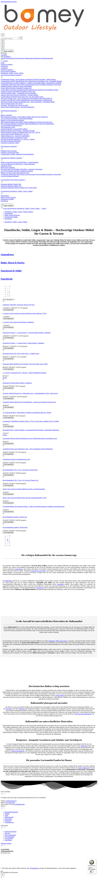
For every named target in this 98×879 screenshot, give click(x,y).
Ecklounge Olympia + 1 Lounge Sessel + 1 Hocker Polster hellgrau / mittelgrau (27, 332)
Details (5, 378)
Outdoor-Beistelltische (18, 751)
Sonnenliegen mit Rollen (38, 571)
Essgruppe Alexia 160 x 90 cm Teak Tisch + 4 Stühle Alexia (21, 353)
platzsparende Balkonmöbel (83, 714)
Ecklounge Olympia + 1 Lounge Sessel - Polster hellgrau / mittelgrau (23, 343)
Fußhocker (22, 709)
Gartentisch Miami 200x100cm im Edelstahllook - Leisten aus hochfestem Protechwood (29, 402)
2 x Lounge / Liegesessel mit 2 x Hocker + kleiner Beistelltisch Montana (24, 373)
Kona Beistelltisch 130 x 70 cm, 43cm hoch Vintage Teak (20, 470)
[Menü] (3, 34)
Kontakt (7, 814)
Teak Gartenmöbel (10, 835)
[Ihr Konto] (3, 47)
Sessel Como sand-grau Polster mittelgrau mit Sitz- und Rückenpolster (24, 489)
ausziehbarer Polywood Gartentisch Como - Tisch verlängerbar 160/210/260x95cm (28, 449)
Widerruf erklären (6, 843)
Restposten (84, 746)
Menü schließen (8, 51)
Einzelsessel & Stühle (11, 270)
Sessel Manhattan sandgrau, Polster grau (15, 517)
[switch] (92, 872)
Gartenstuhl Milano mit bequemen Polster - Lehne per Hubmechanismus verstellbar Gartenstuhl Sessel (33, 506)
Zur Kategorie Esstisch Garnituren (11, 75)
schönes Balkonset (83, 768)
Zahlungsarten (29, 58)
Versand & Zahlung (10, 831)
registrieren (7, 56)
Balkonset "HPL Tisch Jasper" (58, 641)
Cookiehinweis (9, 822)
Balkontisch (8, 581)
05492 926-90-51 (11, 801)
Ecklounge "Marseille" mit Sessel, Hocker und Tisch (18, 305)
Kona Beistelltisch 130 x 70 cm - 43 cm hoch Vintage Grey (20, 480)
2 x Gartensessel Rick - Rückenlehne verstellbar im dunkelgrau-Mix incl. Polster (27, 412)
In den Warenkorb (8, 310)
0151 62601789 (10, 802)
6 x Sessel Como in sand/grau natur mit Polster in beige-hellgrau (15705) (25, 313)
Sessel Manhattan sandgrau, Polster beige (15, 527)
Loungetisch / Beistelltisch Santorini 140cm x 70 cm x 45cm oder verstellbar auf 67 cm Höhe (31, 421)
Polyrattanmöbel (9, 837)
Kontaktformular (19, 804)
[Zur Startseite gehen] (44, 32)
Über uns (7, 833)
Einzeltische (7, 279)
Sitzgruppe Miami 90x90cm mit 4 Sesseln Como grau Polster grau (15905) (25, 364)
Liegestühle (60, 584)
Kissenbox (9, 709)
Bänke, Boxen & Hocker (13, 262)
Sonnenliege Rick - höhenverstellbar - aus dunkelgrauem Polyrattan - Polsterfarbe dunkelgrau (31, 430)
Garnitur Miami (59, 695)
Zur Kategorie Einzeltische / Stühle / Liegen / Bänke (17, 191)
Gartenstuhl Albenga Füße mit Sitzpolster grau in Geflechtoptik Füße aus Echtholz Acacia (30, 438)
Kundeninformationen (11, 812)
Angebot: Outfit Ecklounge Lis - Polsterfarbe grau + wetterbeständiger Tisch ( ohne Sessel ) (30, 393)
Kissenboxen (40, 587)
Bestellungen (38, 58)
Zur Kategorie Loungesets (9, 146)
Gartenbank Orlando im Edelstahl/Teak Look (16, 459)
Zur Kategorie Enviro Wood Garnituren (13, 180)
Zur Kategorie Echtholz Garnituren (11, 158)
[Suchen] (21, 38)
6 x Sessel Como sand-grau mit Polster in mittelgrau (18, 322)
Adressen (22, 58)
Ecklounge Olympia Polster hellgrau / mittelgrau (17, 383)
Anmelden (4, 55)
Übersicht (4, 58)
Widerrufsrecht (9, 817)
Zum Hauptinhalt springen (9, 1)
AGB (6, 815)
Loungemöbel (9, 838)
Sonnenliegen (7, 254)
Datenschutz (8, 819)
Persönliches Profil (13, 58)
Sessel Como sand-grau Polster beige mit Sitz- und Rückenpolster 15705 (24, 498)
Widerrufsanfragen (47, 58)
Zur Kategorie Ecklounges (9, 110)
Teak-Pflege (8, 840)
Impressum (8, 820)
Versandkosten (34, 868)
